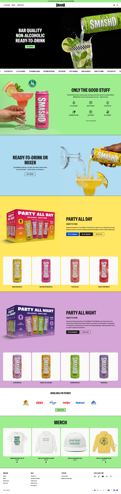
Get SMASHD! (30, 46)
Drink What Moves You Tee (17, 458)
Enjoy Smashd (30, 174)
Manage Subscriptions (67, 478)
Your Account (65, 476)
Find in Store (20, 5)
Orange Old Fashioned (46, 382)
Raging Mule (104, 382)
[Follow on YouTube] (103, 476)
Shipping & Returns (35, 478)
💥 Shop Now (6, 5)
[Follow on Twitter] (107, 476)
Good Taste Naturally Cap (75, 458)
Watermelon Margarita (46, 287)
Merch (13, 5)
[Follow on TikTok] (99, 476)
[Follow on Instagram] (95, 476)
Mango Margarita (17, 287)
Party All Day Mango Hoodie (103, 458)
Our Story (5, 483)
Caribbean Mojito (75, 382)
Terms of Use (34, 481)
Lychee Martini (17, 382)
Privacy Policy (34, 483)
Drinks (4, 476)
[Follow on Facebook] (111, 476)
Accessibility (34, 485)
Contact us (33, 476)
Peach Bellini (75, 287)
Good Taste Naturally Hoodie (46, 458)
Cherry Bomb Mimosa (104, 287)
